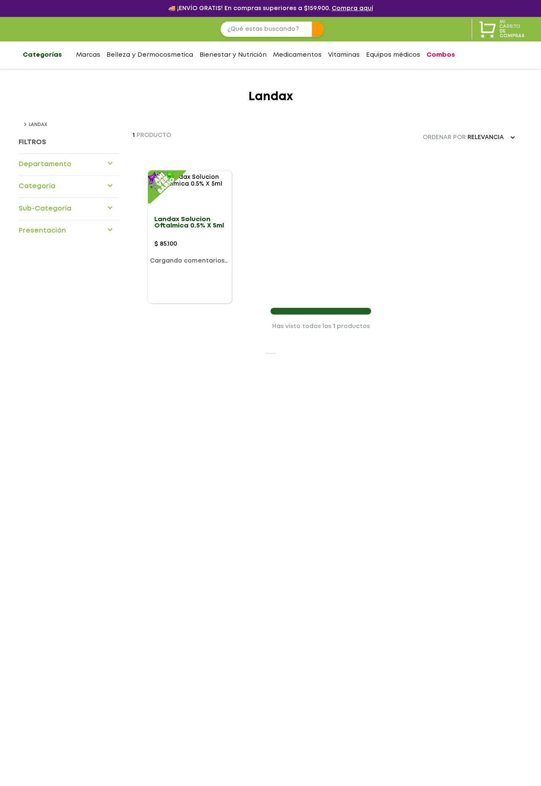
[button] (69, 164)
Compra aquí (352, 8)
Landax (38, 125)
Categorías (42, 55)
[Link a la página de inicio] (20, 124)
